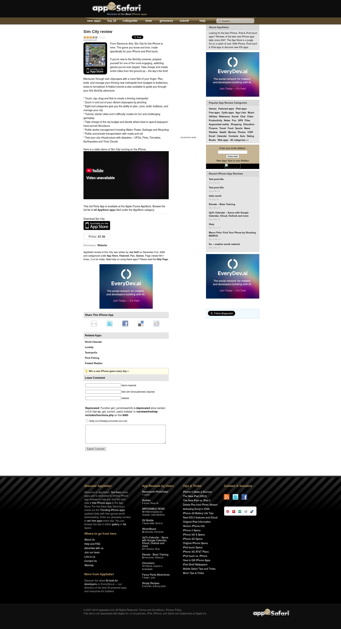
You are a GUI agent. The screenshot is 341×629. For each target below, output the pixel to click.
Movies (232, 132)
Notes (227, 120)
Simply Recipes (150, 583)
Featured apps (226, 108)
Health (223, 132)
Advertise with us (93, 548)
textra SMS (149, 523)
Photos (242, 132)
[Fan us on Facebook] (246, 497)
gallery (115, 524)
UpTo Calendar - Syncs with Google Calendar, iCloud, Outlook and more (155, 542)
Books (212, 140)
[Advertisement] (188, 79)
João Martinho (158, 514)
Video (250, 116)
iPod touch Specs (192, 547)
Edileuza (159, 557)
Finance (213, 128)
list (124, 524)
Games (140, 255)
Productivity (215, 120)
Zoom (100, 37)
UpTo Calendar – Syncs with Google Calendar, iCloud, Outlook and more (228, 214)
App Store (112, 255)
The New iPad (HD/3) (195, 496)
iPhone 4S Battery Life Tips (198, 513)
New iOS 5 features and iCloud (200, 517)
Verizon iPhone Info (194, 526)
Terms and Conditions (151, 610)
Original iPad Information (197, 521)
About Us (89, 539)
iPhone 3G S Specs (194, 534)
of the (127, 14)
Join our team (92, 552)
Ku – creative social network (224, 244)
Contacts (233, 136)
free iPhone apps (101, 503)
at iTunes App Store (96, 225)
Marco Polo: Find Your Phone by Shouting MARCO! (232, 234)
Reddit (156, 323)
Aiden (147, 577)
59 (143, 511)
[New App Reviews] (93, 21)
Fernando (159, 531)
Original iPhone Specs (195, 543)
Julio (153, 577)
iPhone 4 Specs (192, 530)
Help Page (162, 259)
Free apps (214, 112)
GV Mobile (148, 520)
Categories (130, 21)
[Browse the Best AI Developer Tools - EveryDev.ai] (126, 286)
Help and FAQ (92, 544)
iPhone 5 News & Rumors (197, 492)
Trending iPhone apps (112, 510)
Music (251, 112)
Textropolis (91, 352)
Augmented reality (219, 124)
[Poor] (87, 37)
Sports (238, 128)
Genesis (149, 531)
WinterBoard (149, 529)
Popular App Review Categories (228, 102)
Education (249, 124)
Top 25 (111, 21)
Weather (213, 132)
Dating (250, 136)
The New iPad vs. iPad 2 (196, 500)
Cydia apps (227, 112)
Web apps (223, 140)
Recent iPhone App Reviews (226, 173)
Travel (222, 128)
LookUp (89, 347)
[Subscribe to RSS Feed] (228, 497)
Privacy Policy (173, 610)
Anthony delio (159, 586)
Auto (242, 136)
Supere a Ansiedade (152, 567)
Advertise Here (188, 138)
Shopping (236, 124)
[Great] (93, 37)
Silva (157, 548)
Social (235, 116)
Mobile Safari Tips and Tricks (199, 568)
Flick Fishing (92, 357)
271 (144, 548)
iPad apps (241, 108)
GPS (240, 120)
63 (143, 557)
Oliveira (150, 548)
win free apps (94, 520)
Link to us (89, 556)
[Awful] (84, 37)
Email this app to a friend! (94, 323)
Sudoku (146, 500)
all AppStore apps (105, 210)
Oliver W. (154, 503)
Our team (116, 492)
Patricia (148, 565)
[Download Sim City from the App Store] (95, 58)
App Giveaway (166, 21)
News (247, 128)
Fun (132, 255)
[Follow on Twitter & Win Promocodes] (237, 497)
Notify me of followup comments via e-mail (108, 420)
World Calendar (93, 341)
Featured (124, 255)
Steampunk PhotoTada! (155, 491)
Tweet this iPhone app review (109, 323)
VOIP (250, 132)
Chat (242, 116)
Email (212, 136)
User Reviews (103, 37)
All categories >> (239, 140)
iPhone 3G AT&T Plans (196, 551)
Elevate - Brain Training (155, 554)
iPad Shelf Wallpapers (195, 564)
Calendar (222, 136)
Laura (147, 494)
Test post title (216, 179)
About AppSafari (219, 27)
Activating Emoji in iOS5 (196, 509)
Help (202, 21)
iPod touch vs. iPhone (195, 556)
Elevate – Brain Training (222, 204)
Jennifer (147, 586)
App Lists (241, 112)
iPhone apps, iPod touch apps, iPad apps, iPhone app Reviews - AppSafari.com (123, 7)
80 (143, 531)
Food (230, 128)
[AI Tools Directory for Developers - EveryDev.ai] (232, 276)
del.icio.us (140, 323)
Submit (184, 21)
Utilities (213, 116)
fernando (149, 557)
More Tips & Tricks (193, 573)
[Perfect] (96, 37)
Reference (224, 116)
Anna (146, 503)
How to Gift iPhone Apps (196, 560)
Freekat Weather (93, 363)
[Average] (90, 37)
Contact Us (90, 561)
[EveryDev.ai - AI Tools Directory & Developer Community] (232, 74)
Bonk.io (159, 523)
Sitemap (89, 565)
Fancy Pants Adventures (156, 574)
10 (143, 565)
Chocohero (148, 563)
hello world (215, 195)
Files (247, 120)
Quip (211, 224)
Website (102, 245)
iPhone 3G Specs (192, 539)
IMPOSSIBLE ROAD (153, 508)
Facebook (125, 323)
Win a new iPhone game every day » (109, 371)
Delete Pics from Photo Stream (200, 504)
